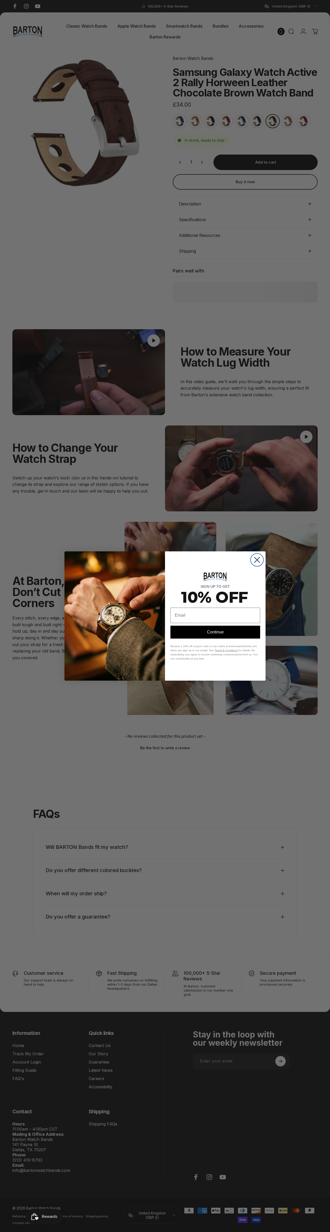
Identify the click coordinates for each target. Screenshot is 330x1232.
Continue (215, 632)
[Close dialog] (257, 559)
